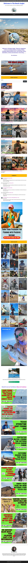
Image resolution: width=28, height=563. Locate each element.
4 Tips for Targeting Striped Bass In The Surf (8, 138)
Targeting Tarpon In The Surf (5, 105)
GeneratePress (19, 561)
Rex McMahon (5, 178)
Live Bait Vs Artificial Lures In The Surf (7, 154)
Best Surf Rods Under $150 (5, 89)
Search (25, 81)
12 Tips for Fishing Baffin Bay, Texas (13, 197)
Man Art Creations (21, 387)
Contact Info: (10, 178)
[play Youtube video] (14, 396)
